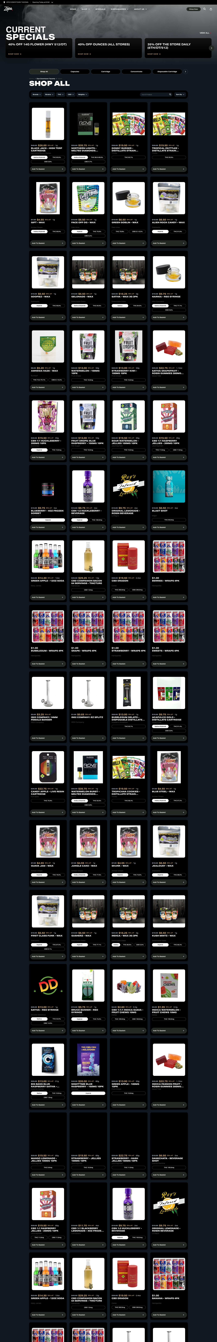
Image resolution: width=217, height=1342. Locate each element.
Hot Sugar (75, 446)
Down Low (156, 722)
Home (73, 9)
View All (204, 33)
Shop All (44, 72)
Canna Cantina (158, 1163)
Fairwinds (75, 586)
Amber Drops (36, 227)
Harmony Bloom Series (41, 153)
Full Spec (35, 797)
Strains (48, 94)
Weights (81, 94)
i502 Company (37, 722)
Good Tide (156, 376)
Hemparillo (156, 586)
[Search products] (205, 9)
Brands (35, 94)
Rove (73, 153)
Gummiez (35, 446)
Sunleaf (34, 376)
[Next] (211, 48)
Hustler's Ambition (120, 722)
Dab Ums (75, 227)
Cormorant (35, 516)
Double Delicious (38, 1015)
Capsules (75, 72)
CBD (69, 94)
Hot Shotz (75, 516)
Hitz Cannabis (158, 302)
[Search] (170, 94)
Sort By (179, 94)
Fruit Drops (76, 376)
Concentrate (136, 72)
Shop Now (193, 9)
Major (154, 516)
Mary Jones (36, 586)
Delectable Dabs (78, 302)
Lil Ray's (115, 516)
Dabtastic (156, 227)
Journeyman (117, 446)
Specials (101, 9)
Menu (60, 78)
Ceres (114, 586)
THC (59, 94)
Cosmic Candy (37, 1089)
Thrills (114, 153)
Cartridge (105, 72)
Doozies (74, 1089)
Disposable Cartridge (167, 72)
